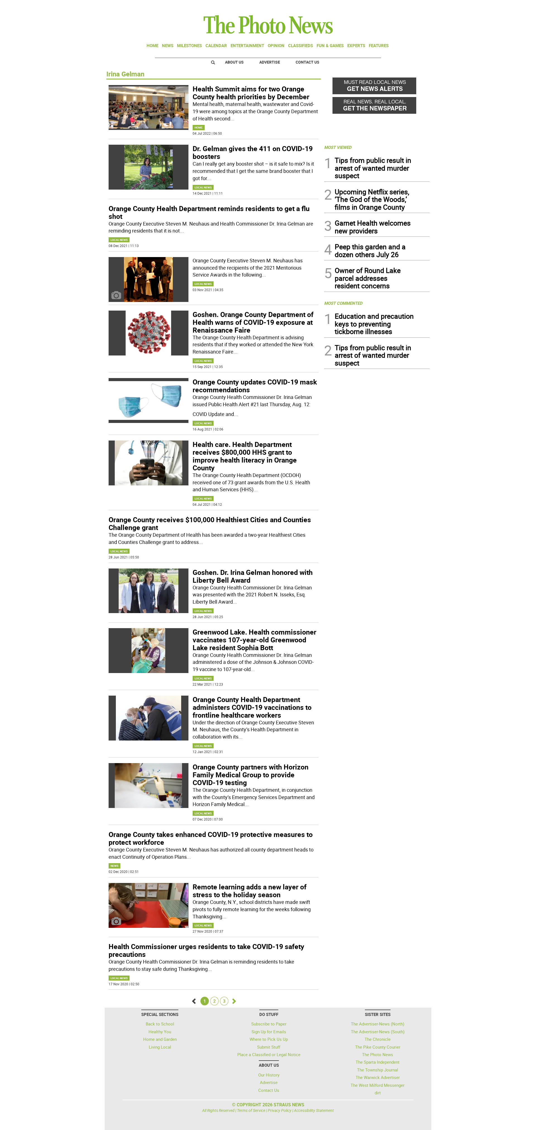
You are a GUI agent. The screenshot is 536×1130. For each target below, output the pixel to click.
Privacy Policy (279, 1110)
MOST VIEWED (337, 147)
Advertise (269, 62)
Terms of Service (251, 1110)
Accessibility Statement (314, 1110)
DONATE (416, 6)
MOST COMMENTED (343, 303)
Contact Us (307, 62)
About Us (234, 62)
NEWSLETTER (384, 6)
